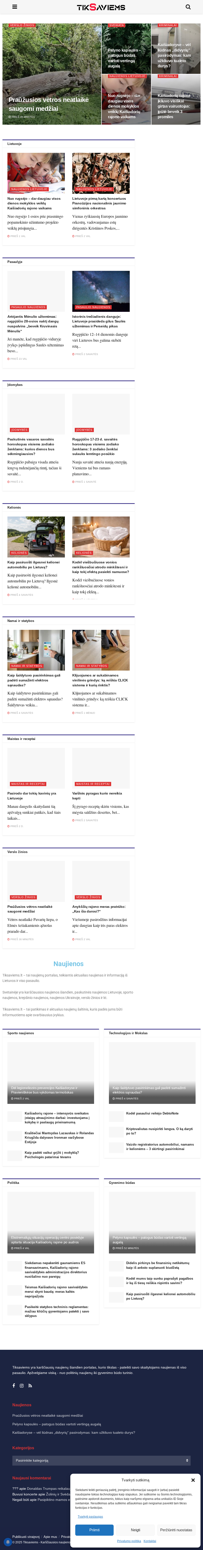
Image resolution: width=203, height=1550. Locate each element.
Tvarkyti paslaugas (90, 1516)
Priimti (94, 1530)
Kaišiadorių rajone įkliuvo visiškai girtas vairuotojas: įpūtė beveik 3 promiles (174, 106)
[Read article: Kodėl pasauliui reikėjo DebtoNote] (116, 1116)
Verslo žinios (22, 25)
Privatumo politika (129, 1541)
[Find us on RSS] (30, 1386)
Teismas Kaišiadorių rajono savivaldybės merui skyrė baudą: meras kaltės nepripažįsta (56, 1291)
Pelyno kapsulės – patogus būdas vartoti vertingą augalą (56, 1424)
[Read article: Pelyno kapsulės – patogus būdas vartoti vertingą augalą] (152, 1222)
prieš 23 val (18, 359)
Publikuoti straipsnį (26, 1537)
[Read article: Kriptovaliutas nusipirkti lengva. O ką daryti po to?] (116, 1132)
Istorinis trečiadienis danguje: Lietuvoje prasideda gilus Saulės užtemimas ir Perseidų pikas (99, 321)
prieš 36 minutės (23, 117)
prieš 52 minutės (127, 1248)
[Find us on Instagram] (22, 1386)
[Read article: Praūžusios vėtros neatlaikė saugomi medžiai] (36, 881)
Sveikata (116, 25)
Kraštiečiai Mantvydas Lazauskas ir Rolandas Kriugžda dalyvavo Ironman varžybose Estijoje (59, 1137)
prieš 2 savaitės (86, 354)
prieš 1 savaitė (85, 481)
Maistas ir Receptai (28, 783)
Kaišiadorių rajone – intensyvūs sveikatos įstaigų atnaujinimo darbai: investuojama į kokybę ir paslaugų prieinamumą (57, 1118)
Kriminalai (168, 25)
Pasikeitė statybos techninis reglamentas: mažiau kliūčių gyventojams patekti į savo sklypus (57, 1311)
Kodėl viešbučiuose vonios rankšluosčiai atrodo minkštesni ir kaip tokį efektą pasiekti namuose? (100, 567)
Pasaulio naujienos (28, 307)
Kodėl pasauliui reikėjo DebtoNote (152, 1113)
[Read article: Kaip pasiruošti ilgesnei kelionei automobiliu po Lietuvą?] (36, 537)
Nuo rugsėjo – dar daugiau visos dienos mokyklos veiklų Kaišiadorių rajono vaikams (124, 106)
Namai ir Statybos (26, 665)
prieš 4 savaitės (21, 595)
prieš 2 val (83, 236)
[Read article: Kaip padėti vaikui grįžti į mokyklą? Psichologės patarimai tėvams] (14, 1156)
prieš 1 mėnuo (85, 713)
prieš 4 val (21, 1248)
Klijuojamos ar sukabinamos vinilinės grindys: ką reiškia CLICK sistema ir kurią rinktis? (100, 680)
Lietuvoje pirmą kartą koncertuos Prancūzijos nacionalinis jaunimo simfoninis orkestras (99, 203)
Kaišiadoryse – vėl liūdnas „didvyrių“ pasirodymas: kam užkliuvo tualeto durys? (174, 55)
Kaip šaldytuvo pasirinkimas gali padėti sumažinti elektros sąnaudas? (33, 680)
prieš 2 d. (17, 481)
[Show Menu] (14, 7)
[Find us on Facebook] (13, 1386)
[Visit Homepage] (101, 7)
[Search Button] (188, 7)
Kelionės (19, 552)
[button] (193, 1480)
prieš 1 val (18, 236)
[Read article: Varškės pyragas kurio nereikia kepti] (101, 768)
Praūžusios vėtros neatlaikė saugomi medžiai (47, 1415)
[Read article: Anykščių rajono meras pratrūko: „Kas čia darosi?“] (101, 881)
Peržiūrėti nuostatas (176, 1530)
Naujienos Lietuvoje (127, 76)
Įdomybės (19, 429)
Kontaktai (150, 1541)
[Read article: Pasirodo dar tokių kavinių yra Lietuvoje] (36, 768)
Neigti (135, 1530)
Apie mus (50, 1537)
